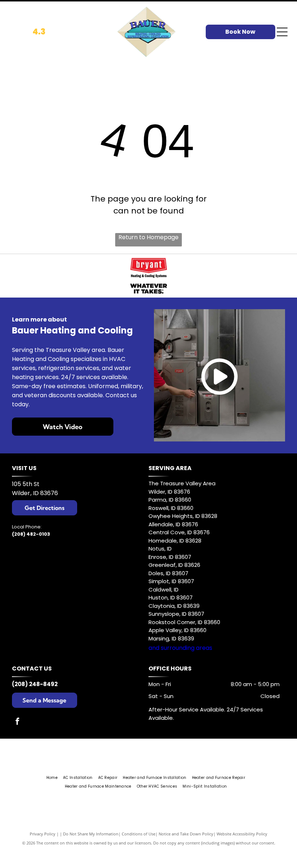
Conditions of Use (138, 834)
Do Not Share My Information (90, 834)
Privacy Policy (42, 834)
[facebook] (17, 722)
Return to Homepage (148, 237)
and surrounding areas (180, 648)
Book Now (240, 32)
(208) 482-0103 (31, 534)
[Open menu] (282, 31)
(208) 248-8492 (35, 684)
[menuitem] (54, 777)
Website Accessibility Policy (242, 834)
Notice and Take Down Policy (186, 834)
